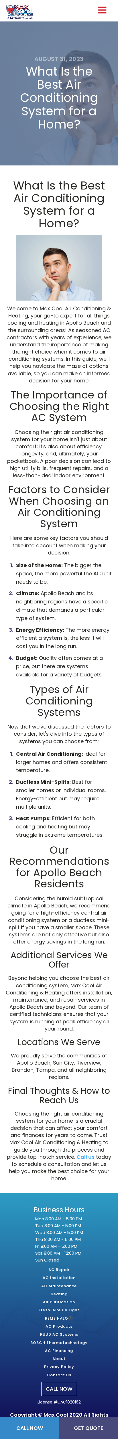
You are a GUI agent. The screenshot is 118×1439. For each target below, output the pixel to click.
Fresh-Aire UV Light (59, 1310)
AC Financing (59, 1351)
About (59, 1359)
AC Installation (59, 1278)
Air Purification (59, 1302)
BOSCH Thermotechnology (59, 1343)
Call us (85, 1156)
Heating (59, 1294)
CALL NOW (59, 1388)
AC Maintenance (59, 1286)
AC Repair (59, 1270)
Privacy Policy (59, 1367)
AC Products (59, 1326)
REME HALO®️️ (59, 1318)
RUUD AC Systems (59, 1335)
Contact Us (59, 1375)
